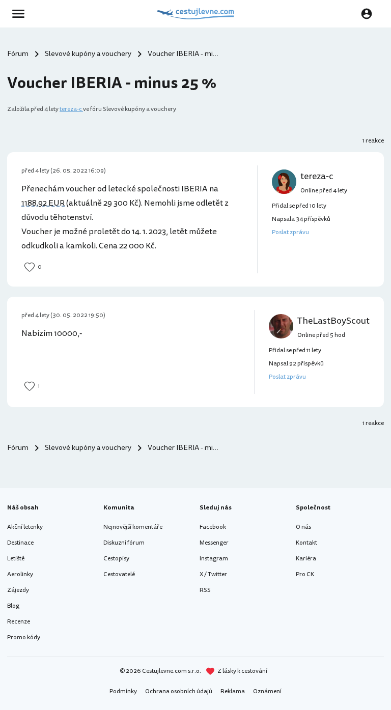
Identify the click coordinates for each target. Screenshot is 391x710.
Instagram (214, 558)
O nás (303, 527)
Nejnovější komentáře (132, 527)
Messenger (214, 542)
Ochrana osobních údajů (178, 691)
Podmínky (123, 691)
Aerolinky (20, 574)
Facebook (213, 527)
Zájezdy (18, 590)
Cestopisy (116, 558)
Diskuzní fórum (124, 542)
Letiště (15, 558)
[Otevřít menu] (21, 14)
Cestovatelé (119, 574)
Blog (13, 606)
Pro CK (305, 574)
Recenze (18, 621)
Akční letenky (25, 527)
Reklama (232, 691)
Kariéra (306, 558)
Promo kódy (23, 637)
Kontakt (306, 542)
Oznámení (267, 691)
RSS (205, 590)
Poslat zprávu (290, 232)
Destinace (20, 542)
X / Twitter (213, 574)
